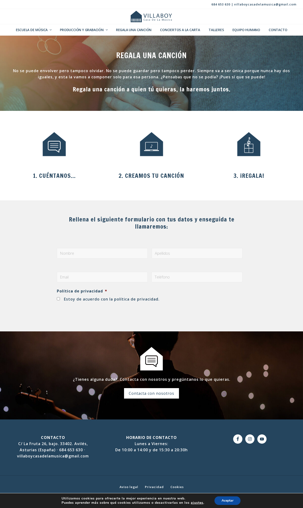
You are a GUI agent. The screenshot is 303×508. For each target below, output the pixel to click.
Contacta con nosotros (151, 393)
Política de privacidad (82, 291)
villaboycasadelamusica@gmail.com (265, 4)
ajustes (197, 503)
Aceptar (227, 500)
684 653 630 (220, 4)
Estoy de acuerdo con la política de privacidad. (112, 299)
